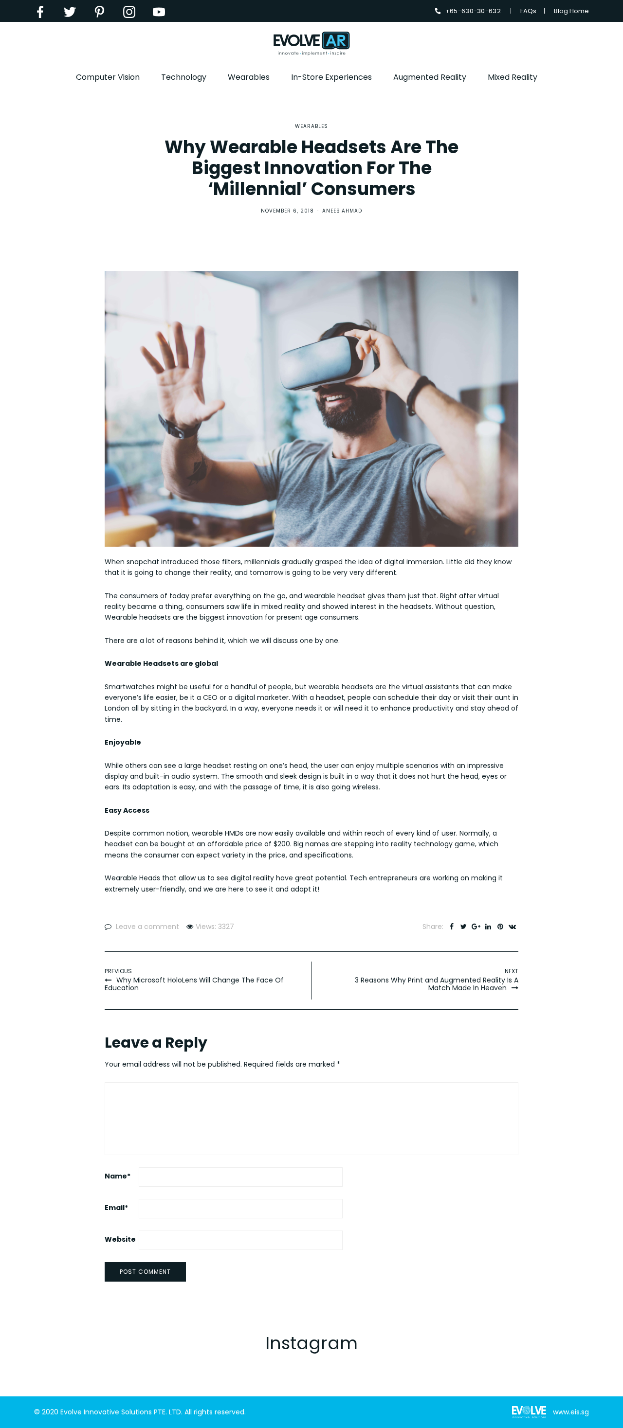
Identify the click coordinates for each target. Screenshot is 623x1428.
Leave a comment (147, 926)
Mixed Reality (512, 77)
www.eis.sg (571, 1412)
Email (116, 1208)
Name (117, 1176)
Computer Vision (108, 77)
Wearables (249, 77)
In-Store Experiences (331, 77)
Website (120, 1239)
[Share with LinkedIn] (488, 926)
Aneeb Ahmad (342, 210)
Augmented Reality (429, 77)
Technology (183, 77)
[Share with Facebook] (451, 926)
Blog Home (571, 11)
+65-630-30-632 (473, 11)
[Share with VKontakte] (512, 926)
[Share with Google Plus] (476, 926)
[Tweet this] (464, 926)
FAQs (528, 11)
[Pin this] (500, 926)
